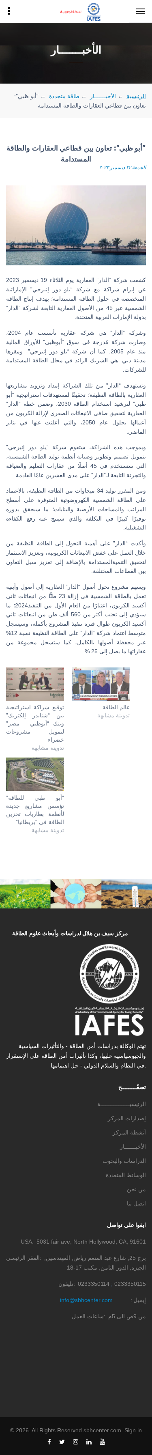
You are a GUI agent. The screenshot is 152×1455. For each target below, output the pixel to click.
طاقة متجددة (64, 96)
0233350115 (130, 1284)
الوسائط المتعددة (126, 1175)
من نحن (136, 1189)
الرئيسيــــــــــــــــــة (121, 1104)
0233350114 (93, 1284)
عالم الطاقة (116, 707)
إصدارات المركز (127, 1118)
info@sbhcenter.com (86, 1300)
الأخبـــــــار (103, 96)
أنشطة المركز (129, 1132)
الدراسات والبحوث (124, 1161)
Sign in (133, 1430)
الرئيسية (136, 96)
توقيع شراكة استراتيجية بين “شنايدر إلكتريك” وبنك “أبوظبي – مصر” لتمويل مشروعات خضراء (35, 723)
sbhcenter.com (102, 1430)
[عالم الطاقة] (101, 683)
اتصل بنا (136, 1203)
